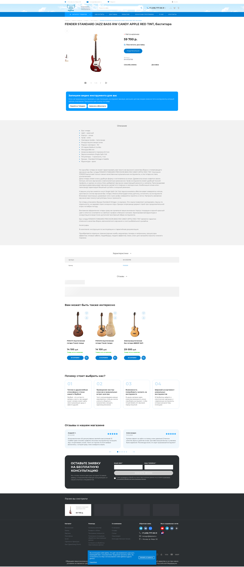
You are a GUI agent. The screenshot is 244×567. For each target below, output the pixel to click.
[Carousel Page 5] (126, 451)
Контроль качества (94, 528)
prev (110, 451)
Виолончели (69, 528)
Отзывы (114, 530)
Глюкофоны (69, 536)
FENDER (125, 265)
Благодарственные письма (121, 539)
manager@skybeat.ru (95, 2)
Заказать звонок (143, 473)
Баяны (67, 530)
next (134, 451)
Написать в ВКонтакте (97, 106)
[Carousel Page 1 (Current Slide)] (117, 451)
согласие (124, 477)
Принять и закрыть (146, 557)
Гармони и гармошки (72, 541)
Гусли (67, 539)
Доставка (155, 64)
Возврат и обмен (94, 530)
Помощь (91, 524)
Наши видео (116, 536)
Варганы (68, 533)
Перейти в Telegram (77, 106)
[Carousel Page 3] (122, 451)
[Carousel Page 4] (124, 451)
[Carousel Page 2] (119, 451)
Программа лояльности (96, 533)
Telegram (112, 2)
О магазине (116, 528)
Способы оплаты (130, 64)
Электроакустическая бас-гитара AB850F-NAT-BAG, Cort (134, 343)
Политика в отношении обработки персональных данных (97, 538)
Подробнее (93, 562)
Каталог (68, 524)
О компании (117, 524)
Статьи (114, 533)
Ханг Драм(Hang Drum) (73, 544)
